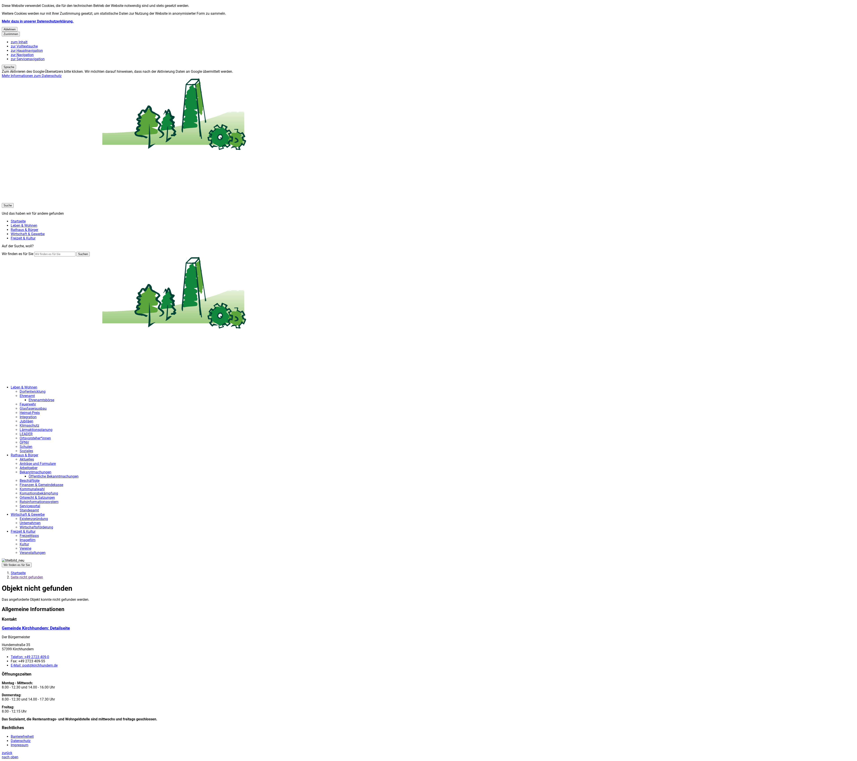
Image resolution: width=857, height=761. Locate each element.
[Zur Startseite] (136, 201)
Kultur (24, 544)
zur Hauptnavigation (27, 50)
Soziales (26, 451)
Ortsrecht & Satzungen (37, 497)
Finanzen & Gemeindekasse (41, 485)
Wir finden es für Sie (17, 254)
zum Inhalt (19, 42)
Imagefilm (27, 540)
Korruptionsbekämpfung (39, 493)
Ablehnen (10, 29)
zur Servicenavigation (28, 59)
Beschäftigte (30, 480)
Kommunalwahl (32, 489)
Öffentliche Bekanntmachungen (54, 476)
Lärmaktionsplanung (36, 430)
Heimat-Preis (30, 413)
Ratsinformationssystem (39, 502)
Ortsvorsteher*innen (35, 438)
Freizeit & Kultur (23, 531)
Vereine (25, 548)
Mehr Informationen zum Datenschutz (32, 76)
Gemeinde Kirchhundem (36, 628)
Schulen (26, 447)
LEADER (26, 434)
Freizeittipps (29, 536)
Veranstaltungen (33, 553)
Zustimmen (11, 34)
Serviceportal (30, 506)
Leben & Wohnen (24, 387)
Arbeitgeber (28, 468)
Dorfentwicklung (33, 391)
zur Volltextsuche (24, 46)
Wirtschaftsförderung (36, 527)
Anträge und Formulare (38, 464)
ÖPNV (24, 442)
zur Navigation (22, 55)
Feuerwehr (28, 404)
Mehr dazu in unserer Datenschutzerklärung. (38, 21)
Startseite (18, 573)
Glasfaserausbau (33, 408)
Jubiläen (26, 421)
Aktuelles (27, 459)
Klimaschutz (29, 425)
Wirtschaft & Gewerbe (28, 514)
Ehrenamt (27, 396)
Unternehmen (30, 523)
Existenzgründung (34, 519)
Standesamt (29, 510)
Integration (28, 417)
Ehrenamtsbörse (41, 400)
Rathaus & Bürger (24, 455)
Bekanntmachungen (35, 472)
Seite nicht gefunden (27, 577)
